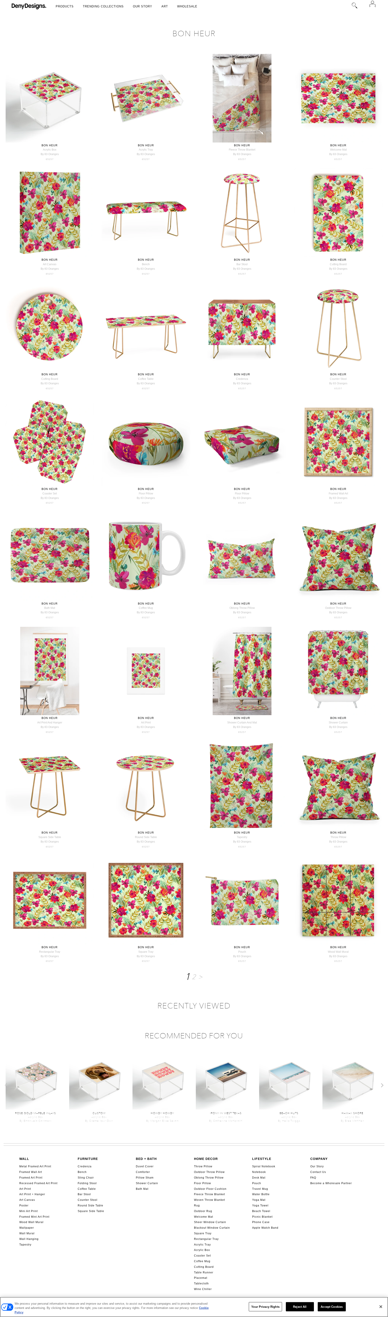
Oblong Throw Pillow (209, 1177)
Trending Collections (103, 6)
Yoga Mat (258, 1199)
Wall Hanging (29, 1239)
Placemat (200, 1277)
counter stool (338, 378)
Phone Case (261, 1222)
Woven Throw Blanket (209, 1199)
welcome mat (338, 149)
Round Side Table (90, 1205)
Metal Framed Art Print (35, 1166)
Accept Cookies (332, 1306)
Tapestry (25, 1244)
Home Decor (206, 1159)
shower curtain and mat (242, 722)
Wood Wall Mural (31, 1222)
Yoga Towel (260, 1205)
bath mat (49, 608)
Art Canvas (27, 1199)
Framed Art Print (30, 1177)
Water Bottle (261, 1194)
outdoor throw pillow (338, 608)
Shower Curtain (147, 1183)
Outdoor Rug (203, 1211)
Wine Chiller (203, 1289)
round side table (146, 837)
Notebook (259, 1172)
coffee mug (146, 608)
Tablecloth (201, 1283)
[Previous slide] (6, 1085)
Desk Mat (258, 1177)
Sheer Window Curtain (210, 1222)
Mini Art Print (28, 1211)
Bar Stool (84, 1194)
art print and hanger (49, 722)
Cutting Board (204, 1266)
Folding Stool (87, 1183)
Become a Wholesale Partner (331, 1183)
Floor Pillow (202, 1183)
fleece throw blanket (242, 149)
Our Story (142, 6)
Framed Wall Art (30, 1172)
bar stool (242, 264)
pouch (242, 951)
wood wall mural (338, 951)
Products (65, 6)
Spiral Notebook (263, 1166)
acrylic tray (146, 149)
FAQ (313, 1177)
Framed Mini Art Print (34, 1216)
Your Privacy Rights (265, 1306)
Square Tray (203, 1233)
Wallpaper (26, 1227)
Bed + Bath (146, 1159)
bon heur (50, 145)
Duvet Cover (145, 1166)
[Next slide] (382, 1085)
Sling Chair (86, 1177)
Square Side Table (91, 1211)
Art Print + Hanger (32, 1194)
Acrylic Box (202, 1250)
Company (319, 1159)
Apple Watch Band (265, 1227)
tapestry (242, 837)
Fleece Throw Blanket (209, 1194)
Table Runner (203, 1272)
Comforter (143, 1172)
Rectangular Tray (206, 1239)
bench (146, 264)
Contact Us (318, 1172)
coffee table (146, 378)
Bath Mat (142, 1188)
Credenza (85, 1166)
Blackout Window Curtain (212, 1227)
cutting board (338, 264)
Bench (82, 1172)
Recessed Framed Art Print (38, 1183)
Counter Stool (87, 1199)
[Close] (381, 1307)
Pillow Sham (145, 1177)
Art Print (25, 1188)
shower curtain (338, 722)
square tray (145, 951)
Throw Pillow (203, 1166)
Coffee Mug (202, 1261)
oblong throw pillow (242, 608)
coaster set (49, 493)
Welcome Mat (203, 1216)
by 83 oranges (50, 154)
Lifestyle (261, 1159)
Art (164, 6)
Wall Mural (27, 1233)
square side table (49, 837)
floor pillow (146, 493)
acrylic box (49, 149)
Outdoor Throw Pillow (209, 1172)
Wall (24, 1159)
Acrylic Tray (202, 1244)
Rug (197, 1205)
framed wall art (338, 493)
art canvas (49, 264)
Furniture (88, 1159)
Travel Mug (260, 1188)
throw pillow (338, 837)
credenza (242, 378)
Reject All (299, 1306)
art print (146, 722)
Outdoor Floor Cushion (210, 1188)
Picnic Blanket (262, 1216)
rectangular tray (49, 951)
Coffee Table (87, 1188)
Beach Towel (261, 1211)
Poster (24, 1205)
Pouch (256, 1183)
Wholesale (187, 6)
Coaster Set (202, 1255)
